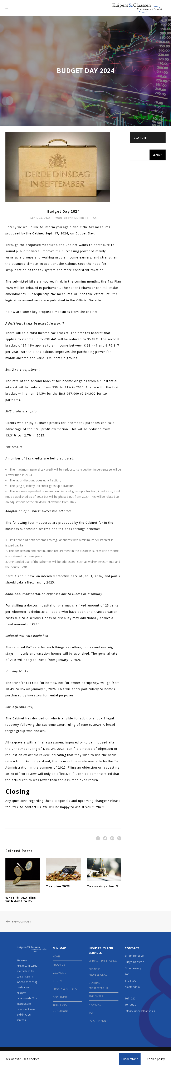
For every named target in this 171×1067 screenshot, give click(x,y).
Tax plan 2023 (58, 886)
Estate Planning (99, 1021)
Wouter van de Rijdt (70, 218)
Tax (94, 218)
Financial (95, 1004)
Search (139, 138)
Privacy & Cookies (65, 989)
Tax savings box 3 (102, 886)
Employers (96, 996)
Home (56, 956)
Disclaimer (60, 997)
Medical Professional (103, 961)
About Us (59, 964)
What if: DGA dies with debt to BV (20, 899)
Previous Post (21, 921)
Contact (58, 981)
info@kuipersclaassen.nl (141, 1011)
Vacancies (59, 973)
